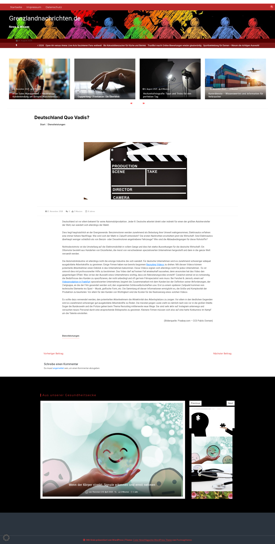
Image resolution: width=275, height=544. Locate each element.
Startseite (16, 7)
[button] (6, 537)
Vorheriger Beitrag (53, 353)
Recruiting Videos (155, 264)
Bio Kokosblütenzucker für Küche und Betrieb (104, 45)
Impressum (33, 7)
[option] (53, 45)
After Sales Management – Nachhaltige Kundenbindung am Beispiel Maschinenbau (35, 95)
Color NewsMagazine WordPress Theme (152, 540)
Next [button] (230, 403)
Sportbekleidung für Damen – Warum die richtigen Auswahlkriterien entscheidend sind (223, 45)
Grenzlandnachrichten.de (45, 18)
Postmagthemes (184, 540)
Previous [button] (195, 403)
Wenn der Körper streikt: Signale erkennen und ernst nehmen (112, 485)
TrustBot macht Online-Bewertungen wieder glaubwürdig (154, 45)
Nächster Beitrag (222, 353)
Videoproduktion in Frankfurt (76, 281)
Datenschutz (54, 7)
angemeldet (58, 368)
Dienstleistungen (70, 335)
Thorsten (96, 492)
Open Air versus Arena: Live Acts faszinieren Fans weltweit (53, 45)
